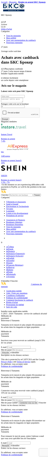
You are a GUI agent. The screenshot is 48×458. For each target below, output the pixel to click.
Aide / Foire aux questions (16, 293)
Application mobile (14, 291)
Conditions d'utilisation (15, 295)
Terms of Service (23, 362)
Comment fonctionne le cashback (19, 300)
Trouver (37, 195)
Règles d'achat (12, 302)
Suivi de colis (11, 307)
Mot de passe (6, 350)
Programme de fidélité (15, 305)
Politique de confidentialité (17, 298)
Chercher (5, 195)
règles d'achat (6, 29)
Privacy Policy (7, 362)
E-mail (3, 347)
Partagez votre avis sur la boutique (15, 104)
